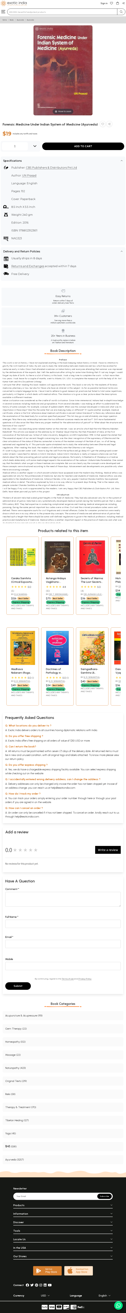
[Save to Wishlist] (103, 124)
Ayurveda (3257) (14, 1159)
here (89, 798)
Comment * (12, 889)
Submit (18, 985)
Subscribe (104, 1196)
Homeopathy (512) (15, 1041)
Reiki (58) (10, 1094)
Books (12, 20)
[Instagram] (40, 1285)
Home (5, 20)
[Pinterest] (36, 1285)
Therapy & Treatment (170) (20, 1107)
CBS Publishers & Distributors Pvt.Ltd (51, 167)
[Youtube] (50, 1285)
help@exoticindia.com (63, 787)
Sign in (104, 3)
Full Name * (11, 916)
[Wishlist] (112, 3)
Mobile (9, 959)
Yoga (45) (10, 1133)
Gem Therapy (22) (16, 1028)
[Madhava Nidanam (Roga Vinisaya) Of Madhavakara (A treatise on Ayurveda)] (22, 664)
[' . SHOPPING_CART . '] (117, 3)
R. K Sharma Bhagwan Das (19, 595)
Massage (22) (13, 1054)
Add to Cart (83, 146)
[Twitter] (32, 1285)
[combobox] (62, 12)
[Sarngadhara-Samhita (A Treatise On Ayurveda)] (92, 664)
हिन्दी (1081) (11, 1146)
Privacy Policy (84, 979)
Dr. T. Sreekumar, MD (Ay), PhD (57, 595)
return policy (17, 759)
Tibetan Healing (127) (17, 1120)
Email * (9, 937)
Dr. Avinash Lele (93, 594)
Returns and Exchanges (27, 266)
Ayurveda (20, 20)
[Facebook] (27, 1285)
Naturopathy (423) (15, 1067)
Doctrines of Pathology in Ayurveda (53, 673)
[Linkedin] (45, 1285)
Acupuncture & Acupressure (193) (23, 1015)
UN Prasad (29, 175)
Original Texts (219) (16, 1081)
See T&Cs (69, 303)
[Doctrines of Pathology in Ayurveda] (57, 664)
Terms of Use (68, 979)
